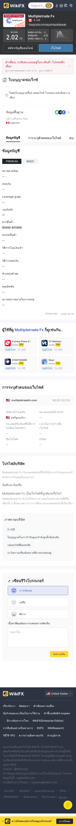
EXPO (40, 728)
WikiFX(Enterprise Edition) (47, 720)
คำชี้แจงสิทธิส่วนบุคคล (57, 713)
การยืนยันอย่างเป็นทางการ (18, 728)
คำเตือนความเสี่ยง (43, 705)
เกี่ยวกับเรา (9, 705)
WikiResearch (56, 728)
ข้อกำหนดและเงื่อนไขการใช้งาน (21, 713)
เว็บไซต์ (56, 48)
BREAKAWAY (11, 796)
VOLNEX (9, 790)
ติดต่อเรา (24, 705)
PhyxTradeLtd (50, 796)
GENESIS (24, 790)
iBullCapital (30, 796)
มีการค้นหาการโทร (18, 720)
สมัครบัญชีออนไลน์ (20, 48)
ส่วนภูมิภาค (53, 735)
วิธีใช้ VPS (9, 735)
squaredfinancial (44, 790)
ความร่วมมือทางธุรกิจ (31, 735)
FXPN (62, 790)
